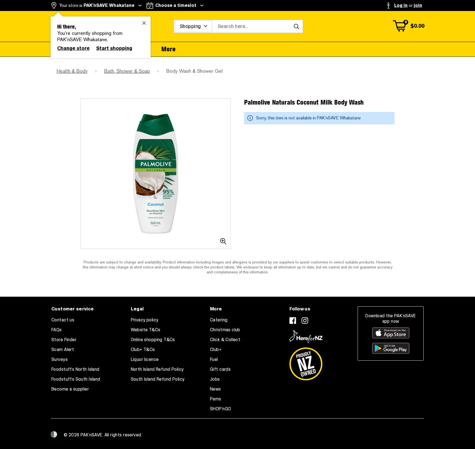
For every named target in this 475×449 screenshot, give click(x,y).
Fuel (214, 359)
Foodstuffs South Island (75, 379)
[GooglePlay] (390, 348)
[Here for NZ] (305, 336)
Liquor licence (145, 359)
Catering (218, 320)
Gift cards (220, 369)
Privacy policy (145, 320)
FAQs (56, 330)
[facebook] (292, 320)
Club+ (216, 349)
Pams (215, 399)
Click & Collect (225, 340)
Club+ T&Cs (143, 349)
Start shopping (114, 48)
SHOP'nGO (220, 409)
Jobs (215, 379)
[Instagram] (305, 320)
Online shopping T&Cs (153, 340)
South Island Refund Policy (158, 379)
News (215, 389)
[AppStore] (390, 332)
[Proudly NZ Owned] (305, 361)
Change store (73, 48)
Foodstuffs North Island (75, 369)
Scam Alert (62, 349)
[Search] (296, 26)
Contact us (62, 320)
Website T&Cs (146, 330)
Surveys (59, 359)
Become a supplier (70, 389)
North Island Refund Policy (157, 369)
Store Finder (63, 340)
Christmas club (225, 330)
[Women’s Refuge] (54, 434)
